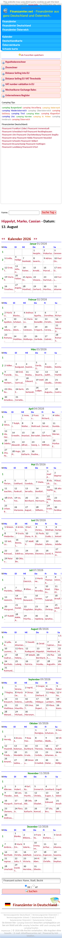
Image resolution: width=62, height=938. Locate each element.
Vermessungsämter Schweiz (18, 918)
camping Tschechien (31, 926)
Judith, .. (49, 375)
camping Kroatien (31, 928)
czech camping (50, 926)
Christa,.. (39, 530)
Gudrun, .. (8, 658)
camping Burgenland (11, 108)
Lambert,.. (51, 702)
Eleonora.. (40, 554)
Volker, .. (10, 366)
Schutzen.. (50, 733)
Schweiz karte (10, 49)
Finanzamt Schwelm (11, 141)
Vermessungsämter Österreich (44, 915)
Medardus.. (9, 536)
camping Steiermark (51, 108)
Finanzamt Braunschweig (13, 144)
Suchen (32, 891)
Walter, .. (25, 426)
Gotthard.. (19, 484)
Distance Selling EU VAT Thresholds (23, 79)
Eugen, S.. (49, 796)
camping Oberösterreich (39, 110)
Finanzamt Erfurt (30, 147)
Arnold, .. (37, 271)
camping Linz (8, 116)
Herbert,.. (8, 383)
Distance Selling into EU (17, 73)
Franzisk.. (8, 375)
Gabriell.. (49, 600)
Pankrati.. (18, 492)
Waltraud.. (36, 426)
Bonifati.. (39, 492)
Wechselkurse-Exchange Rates (20, 90)
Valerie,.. (27, 847)
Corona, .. (48, 330)
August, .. (29, 510)
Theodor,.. (9, 796)
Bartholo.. (8, 664)
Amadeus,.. (9, 400)
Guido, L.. (49, 536)
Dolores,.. (19, 702)
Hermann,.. (40, 501)
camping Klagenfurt (50, 114)
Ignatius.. (49, 619)
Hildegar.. (40, 702)
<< (3, 239)
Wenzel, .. (8, 715)
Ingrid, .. (31, 688)
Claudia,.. (49, 383)
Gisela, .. (42, 482)
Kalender (7, 37)
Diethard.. (40, 696)
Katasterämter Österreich (20, 920)
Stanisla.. (56, 426)
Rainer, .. (26, 271)
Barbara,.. (48, 838)
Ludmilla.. (29, 702)
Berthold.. (8, 855)
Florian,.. (8, 484)
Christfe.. (47, 862)
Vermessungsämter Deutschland (17, 915)
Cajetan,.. (51, 645)
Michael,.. (19, 715)
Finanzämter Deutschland (16, 25)
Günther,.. (39, 741)
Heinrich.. (8, 600)
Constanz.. (28, 330)
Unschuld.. (9, 869)
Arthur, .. (47, 847)
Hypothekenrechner (15, 62)
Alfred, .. (25, 445)
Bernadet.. (36, 436)
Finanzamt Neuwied (42, 138)
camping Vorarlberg (32, 108)
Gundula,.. (30, 484)
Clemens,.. (9, 812)
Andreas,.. (9, 818)
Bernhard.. (30, 501)
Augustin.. (51, 664)
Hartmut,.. (48, 280)
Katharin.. (26, 454)
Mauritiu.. (19, 708)
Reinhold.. (27, 261)
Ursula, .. (28, 755)
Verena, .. (19, 689)
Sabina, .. (18, 763)
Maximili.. (8, 749)
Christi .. (42, 644)
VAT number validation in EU (19, 84)
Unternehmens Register (17, 95)
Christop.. (49, 610)
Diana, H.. (29, 536)
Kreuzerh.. (9, 702)
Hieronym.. (30, 715)
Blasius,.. (17, 316)
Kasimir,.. (29, 367)
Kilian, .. (29, 589)
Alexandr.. (16, 445)
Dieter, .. (49, 763)
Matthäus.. (9, 708)
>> (35, 239)
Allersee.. (8, 789)
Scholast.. (17, 322)
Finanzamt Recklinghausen (39, 132)
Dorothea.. (49, 316)
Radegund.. (30, 652)
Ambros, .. (9, 847)
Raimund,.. (9, 671)
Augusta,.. (49, 392)
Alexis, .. (17, 330)
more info (33, 5)
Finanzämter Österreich (15, 30)
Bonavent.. (28, 600)
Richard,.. (46, 418)
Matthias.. (18, 339)
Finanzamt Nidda (25, 138)
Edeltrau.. (19, 554)
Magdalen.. (28, 610)
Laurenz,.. (8, 652)
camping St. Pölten (42, 117)
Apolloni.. (8, 322)
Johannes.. (30, 554)
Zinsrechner (11, 67)
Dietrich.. (27, 581)
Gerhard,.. (38, 289)
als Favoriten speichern (32, 55)
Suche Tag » (49, 212)
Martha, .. (28, 619)
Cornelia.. (19, 400)
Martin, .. (28, 796)
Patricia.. (29, 664)
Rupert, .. (40, 708)
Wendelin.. (19, 755)
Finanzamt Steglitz (50, 135)
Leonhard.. (50, 789)
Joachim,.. (8, 492)
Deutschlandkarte (12, 41)
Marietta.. (9, 591)
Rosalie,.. (50, 689)
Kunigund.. (20, 367)
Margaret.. (9, 610)
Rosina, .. (29, 375)
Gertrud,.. (19, 383)
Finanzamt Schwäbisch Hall (14, 132)
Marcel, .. (47, 271)
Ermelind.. (39, 763)
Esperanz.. (48, 855)
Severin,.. (37, 261)
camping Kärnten (24, 117)
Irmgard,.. (39, 330)
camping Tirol (18, 113)
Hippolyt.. (40, 652)
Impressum (5, 931)
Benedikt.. (39, 322)
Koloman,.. (19, 749)
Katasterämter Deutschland (43, 918)
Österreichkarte (11, 45)
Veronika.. (39, 591)
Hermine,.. (28, 869)
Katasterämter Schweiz (42, 920)
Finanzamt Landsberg (12, 147)
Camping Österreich (25, 923)
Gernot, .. (46, 426)
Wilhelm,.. (40, 510)
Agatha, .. (38, 316)
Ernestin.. (16, 436)
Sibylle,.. (49, 741)
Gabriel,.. (48, 339)
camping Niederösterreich (14, 110)
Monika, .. (41, 664)
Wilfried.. (46, 445)
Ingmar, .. (8, 862)
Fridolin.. (49, 367)
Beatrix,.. (39, 375)
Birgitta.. (39, 610)
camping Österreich (21, 120)
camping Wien (33, 114)
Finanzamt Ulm (9, 135)
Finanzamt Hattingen (35, 144)
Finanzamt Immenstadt (38, 129)
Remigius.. (39, 733)
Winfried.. (50, 530)
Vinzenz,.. (37, 280)
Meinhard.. (52, 652)
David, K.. (49, 554)
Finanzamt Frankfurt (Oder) (14, 129)
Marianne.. (19, 510)
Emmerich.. (39, 789)
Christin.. (48, 322)
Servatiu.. (29, 492)
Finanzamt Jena (9, 138)
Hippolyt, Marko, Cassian (21, 221)
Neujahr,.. (37, 253)
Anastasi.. (26, 436)
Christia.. (38, 796)
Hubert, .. (18, 789)
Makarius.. (48, 253)
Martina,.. (48, 289)
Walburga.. (28, 339)
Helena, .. (19, 658)
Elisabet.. (39, 544)
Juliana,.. (8, 330)
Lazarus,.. (38, 855)
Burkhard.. (29, 749)
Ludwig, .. (19, 664)
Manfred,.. (27, 289)
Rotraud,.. (9, 554)
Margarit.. (9, 804)
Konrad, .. (38, 812)
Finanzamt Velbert (29, 141)
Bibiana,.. (27, 838)
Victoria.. (27, 862)
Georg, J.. (35, 445)
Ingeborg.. (39, 619)
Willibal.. (19, 591)
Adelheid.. (27, 855)
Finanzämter (9, 21)
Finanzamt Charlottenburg (29, 135)
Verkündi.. (30, 392)
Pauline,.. (35, 454)
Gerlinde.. (38, 339)
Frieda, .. (8, 755)
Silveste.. (38, 869)
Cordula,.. (39, 755)
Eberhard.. (47, 436)
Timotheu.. (9, 289)
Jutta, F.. (18, 862)
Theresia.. (39, 749)
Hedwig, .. (50, 749)
